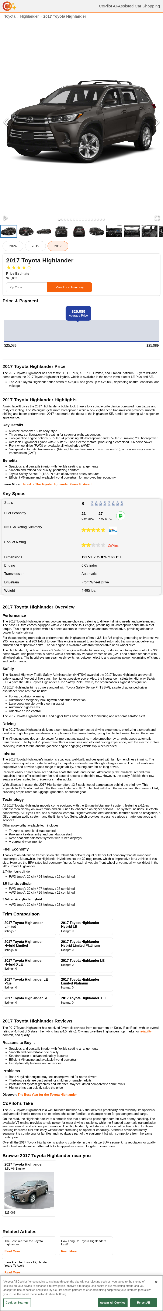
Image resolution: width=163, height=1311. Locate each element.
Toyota (9, 16)
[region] (81, 1293)
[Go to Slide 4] (68, 219)
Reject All (143, 1302)
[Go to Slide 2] (62, 219)
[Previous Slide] (6, 122)
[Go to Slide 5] (71, 219)
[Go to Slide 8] (80, 219)
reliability (146, 1031)
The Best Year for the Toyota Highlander (47, 1094)
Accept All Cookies (112, 1302)
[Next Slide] (157, 122)
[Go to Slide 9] (83, 219)
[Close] (156, 1282)
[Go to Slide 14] (98, 219)
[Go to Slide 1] (59, 219)
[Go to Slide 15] (101, 219)
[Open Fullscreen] (157, 218)
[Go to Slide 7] (77, 219)
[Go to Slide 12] (92, 219)
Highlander (29, 16)
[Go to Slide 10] (86, 219)
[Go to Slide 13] (95, 219)
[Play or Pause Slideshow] (5, 218)
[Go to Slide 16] (104, 219)
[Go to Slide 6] (74, 219)
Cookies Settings (17, 1302)
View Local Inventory (70, 287)
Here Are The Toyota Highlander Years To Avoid (56, 484)
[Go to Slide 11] (89, 219)
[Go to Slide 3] (65, 219)
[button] (81, 122)
